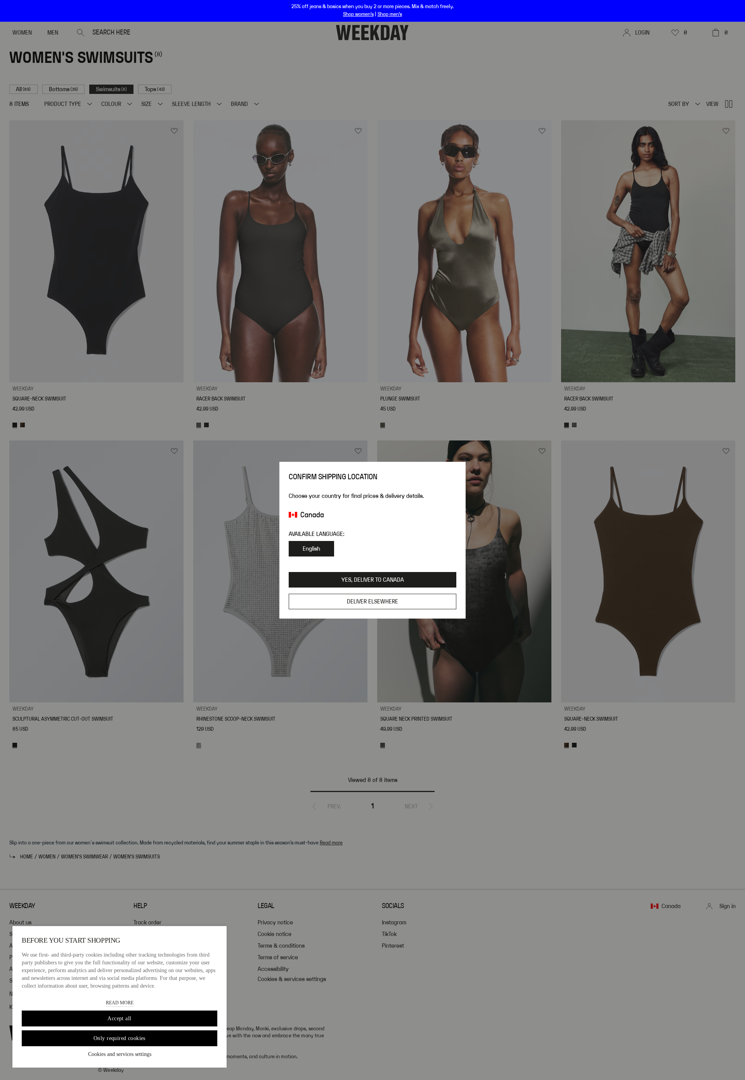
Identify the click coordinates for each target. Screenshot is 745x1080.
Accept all (119, 1018)
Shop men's (390, 14)
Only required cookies (120, 1038)
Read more (119, 1002)
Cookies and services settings (119, 1054)
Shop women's (358, 14)
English (311, 549)
